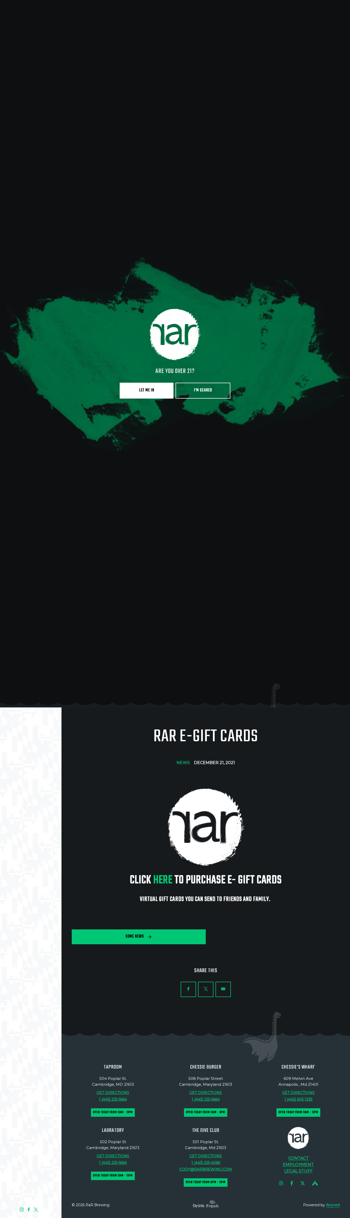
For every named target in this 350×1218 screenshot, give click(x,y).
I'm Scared (203, 645)
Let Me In (146, 645)
